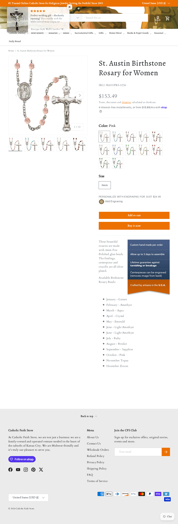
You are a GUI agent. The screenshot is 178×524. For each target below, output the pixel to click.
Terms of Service (97, 481)
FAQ (90, 475)
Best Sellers (37, 33)
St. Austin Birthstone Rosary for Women (35, 51)
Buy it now (134, 225)
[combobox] (100, 18)
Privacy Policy (95, 462)
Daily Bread (15, 41)
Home (11, 51)
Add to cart (134, 215)
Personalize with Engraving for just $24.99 (130, 196)
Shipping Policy (97, 468)
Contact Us (94, 443)
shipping (126, 102)
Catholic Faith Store (25, 508)
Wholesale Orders (98, 450)
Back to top (87, 416)
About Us (93, 437)
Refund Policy (95, 456)
